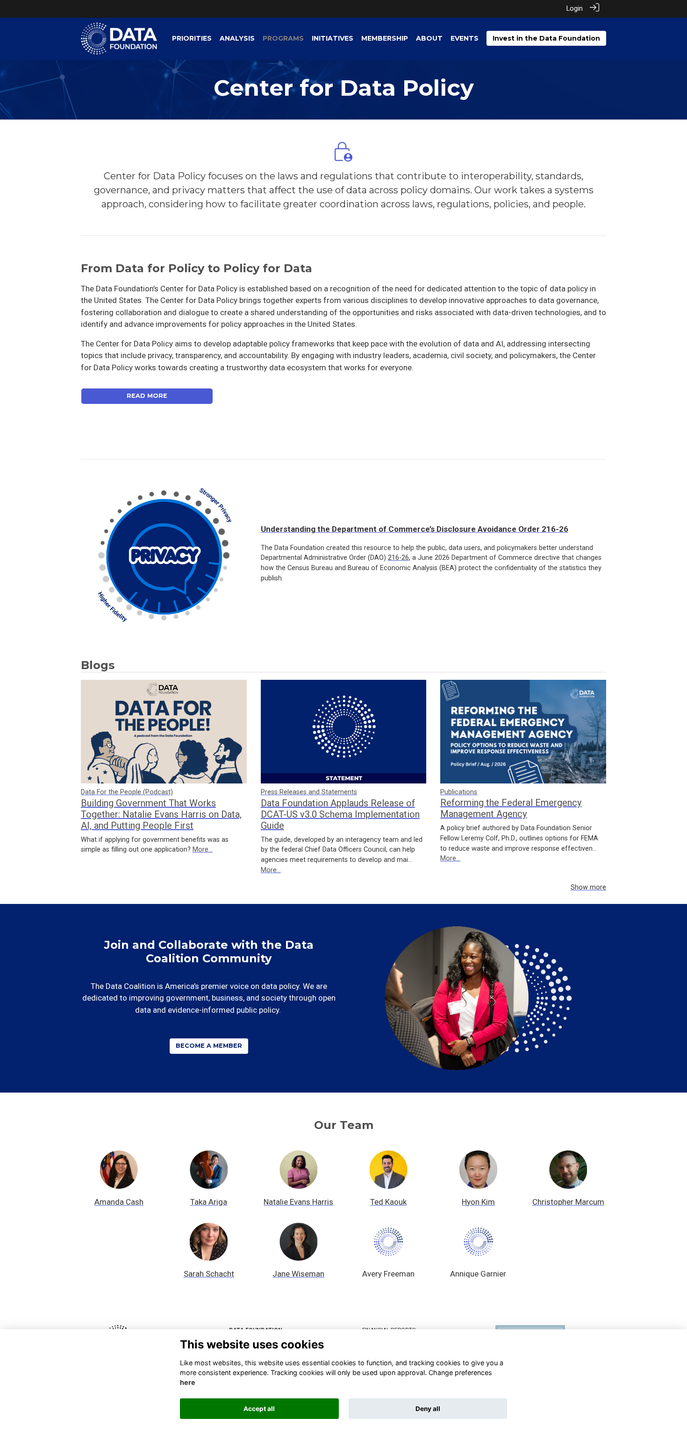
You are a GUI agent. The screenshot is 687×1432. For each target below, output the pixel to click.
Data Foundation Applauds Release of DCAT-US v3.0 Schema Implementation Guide (340, 814)
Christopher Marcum (568, 1201)
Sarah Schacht (209, 1273)
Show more (588, 887)
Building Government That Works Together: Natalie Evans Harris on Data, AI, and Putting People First (161, 814)
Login (574, 9)
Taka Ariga (208, 1201)
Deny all (427, 1408)
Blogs (97, 665)
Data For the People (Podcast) (127, 792)
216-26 (398, 558)
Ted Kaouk (388, 1201)
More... (203, 850)
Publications (458, 792)
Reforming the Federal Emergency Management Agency (510, 808)
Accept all (259, 1408)
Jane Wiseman (298, 1273)
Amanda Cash (118, 1201)
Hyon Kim (478, 1201)
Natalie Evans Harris (298, 1201)
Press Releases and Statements (309, 792)
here (187, 1383)
